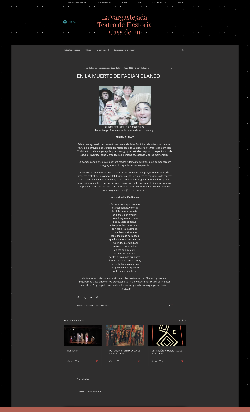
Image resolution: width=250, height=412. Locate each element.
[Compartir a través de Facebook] (78, 297)
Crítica (88, 50)
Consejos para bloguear (124, 50)
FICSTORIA (72, 350)
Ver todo (182, 320)
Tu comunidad (102, 50)
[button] (183, 50)
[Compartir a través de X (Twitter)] (84, 297)
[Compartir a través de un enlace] (97, 297)
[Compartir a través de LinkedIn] (91, 297)
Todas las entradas (72, 50)
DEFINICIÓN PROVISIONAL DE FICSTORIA (167, 352)
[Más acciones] (171, 67)
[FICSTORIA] (83, 335)
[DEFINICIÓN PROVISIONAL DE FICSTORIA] (167, 335)
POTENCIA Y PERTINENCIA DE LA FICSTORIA (124, 352)
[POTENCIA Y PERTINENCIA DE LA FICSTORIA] (125, 335)
